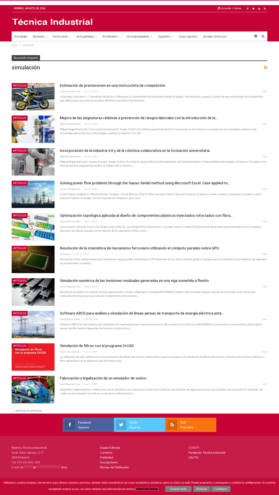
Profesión (110, 36)
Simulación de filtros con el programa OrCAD (97, 346)
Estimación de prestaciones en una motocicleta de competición (112, 85)
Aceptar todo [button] (178, 489)
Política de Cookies (146, 489)
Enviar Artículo (215, 36)
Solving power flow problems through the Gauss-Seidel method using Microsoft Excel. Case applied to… (145, 183)
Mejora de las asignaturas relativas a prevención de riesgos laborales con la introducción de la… (139, 118)
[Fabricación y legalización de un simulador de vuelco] (33, 389)
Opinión (164, 36)
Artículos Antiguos (28, 410)
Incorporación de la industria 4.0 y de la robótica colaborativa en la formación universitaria (135, 150)
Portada (20, 36)
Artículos (60, 36)
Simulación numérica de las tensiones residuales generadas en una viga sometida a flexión (134, 280)
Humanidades (137, 36)
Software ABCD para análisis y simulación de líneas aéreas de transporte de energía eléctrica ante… (142, 313)
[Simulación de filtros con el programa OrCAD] (33, 357)
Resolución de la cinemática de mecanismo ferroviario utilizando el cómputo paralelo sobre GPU (139, 248)
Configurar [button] (220, 489)
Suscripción (188, 36)
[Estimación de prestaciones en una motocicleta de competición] (33, 96)
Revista (38, 36)
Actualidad (85, 36)
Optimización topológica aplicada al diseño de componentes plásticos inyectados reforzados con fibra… (146, 215)
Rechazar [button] (201, 489)
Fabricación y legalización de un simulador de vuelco (103, 378)
